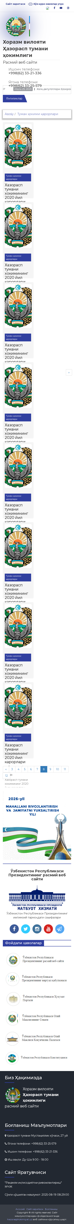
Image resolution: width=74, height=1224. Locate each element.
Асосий (20, 1209)
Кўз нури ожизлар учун (48, 3)
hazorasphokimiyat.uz (19, 1219)
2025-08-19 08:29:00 (55, 1194)
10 (57, 769)
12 (6, 775)
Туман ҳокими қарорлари (13, 177)
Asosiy (9, 114)
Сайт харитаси (15, 3)
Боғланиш (51, 1209)
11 (65, 769)
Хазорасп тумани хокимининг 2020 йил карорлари (16, 193)
